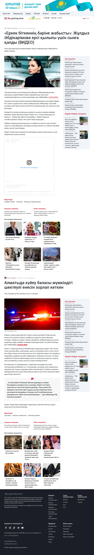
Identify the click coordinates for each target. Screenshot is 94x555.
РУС (88, 18)
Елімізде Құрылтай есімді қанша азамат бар (76, 100)
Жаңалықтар (18, 13)
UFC (64, 507)
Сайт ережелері (68, 534)
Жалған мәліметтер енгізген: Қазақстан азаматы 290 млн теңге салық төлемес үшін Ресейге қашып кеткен (75, 73)
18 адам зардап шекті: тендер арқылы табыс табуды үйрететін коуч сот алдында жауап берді (46, 213)
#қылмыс (7, 415)
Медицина (81, 499)
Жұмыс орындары (68, 537)
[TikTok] (14, 528)
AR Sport (46, 13)
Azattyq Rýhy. (54, 97)
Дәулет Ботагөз (12, 28)
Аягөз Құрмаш (11, 278)
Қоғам (54, 13)
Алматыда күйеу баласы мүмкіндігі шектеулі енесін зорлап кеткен (74, 64)
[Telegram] (18, 528)
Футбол (65, 499)
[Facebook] (5, 528)
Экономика (51, 531)
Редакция (66, 529)
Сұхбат (50, 539)
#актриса (19, 202)
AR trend (37, 13)
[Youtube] (22, 528)
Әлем (50, 542)
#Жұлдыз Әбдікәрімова (32, 202)
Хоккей (65, 502)
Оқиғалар (51, 537)
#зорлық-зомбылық (19, 415)
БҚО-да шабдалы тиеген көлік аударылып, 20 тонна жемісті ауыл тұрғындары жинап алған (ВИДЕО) (72, 124)
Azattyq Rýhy (22, 345)
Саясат (50, 529)
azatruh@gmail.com (10, 541)
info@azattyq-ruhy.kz (10, 544)
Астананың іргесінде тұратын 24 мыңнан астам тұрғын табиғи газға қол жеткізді (17, 426)
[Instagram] (10, 528)
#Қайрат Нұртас (9, 202)
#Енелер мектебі (34, 415)
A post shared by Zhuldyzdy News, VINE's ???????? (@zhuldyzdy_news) (29, 191)
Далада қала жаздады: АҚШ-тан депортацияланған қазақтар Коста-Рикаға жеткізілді (17, 213)
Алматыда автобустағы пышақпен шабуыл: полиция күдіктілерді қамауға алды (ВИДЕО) (75, 92)
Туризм (80, 502)
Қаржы (28, 13)
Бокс (64, 505)
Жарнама (66, 531)
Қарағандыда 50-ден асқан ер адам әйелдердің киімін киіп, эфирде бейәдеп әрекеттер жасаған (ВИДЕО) (75, 83)
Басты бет (6, 13)
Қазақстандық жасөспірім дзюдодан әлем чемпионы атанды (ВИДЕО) (74, 107)
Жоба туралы (67, 526)
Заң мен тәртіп (64, 13)
